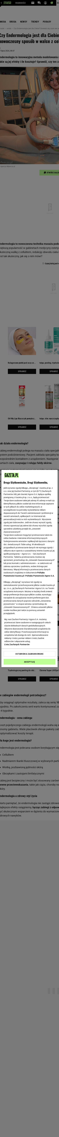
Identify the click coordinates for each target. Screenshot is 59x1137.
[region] (29, 568)
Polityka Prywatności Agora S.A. (39, 576)
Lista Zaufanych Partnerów (17, 644)
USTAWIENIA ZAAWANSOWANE (29, 654)
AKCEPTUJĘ (29, 662)
